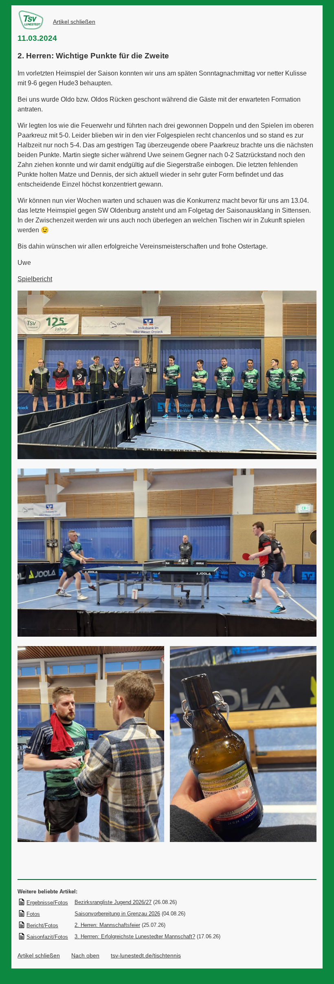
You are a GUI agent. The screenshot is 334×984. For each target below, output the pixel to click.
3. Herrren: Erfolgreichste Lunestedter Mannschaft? (135, 936)
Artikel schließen (74, 21)
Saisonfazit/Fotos (47, 937)
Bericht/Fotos (42, 925)
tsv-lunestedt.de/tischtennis (146, 955)
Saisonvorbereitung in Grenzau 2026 (117, 914)
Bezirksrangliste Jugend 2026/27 (113, 902)
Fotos (33, 914)
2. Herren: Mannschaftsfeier (107, 925)
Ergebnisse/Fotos (47, 903)
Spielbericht (35, 278)
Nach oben (85, 955)
